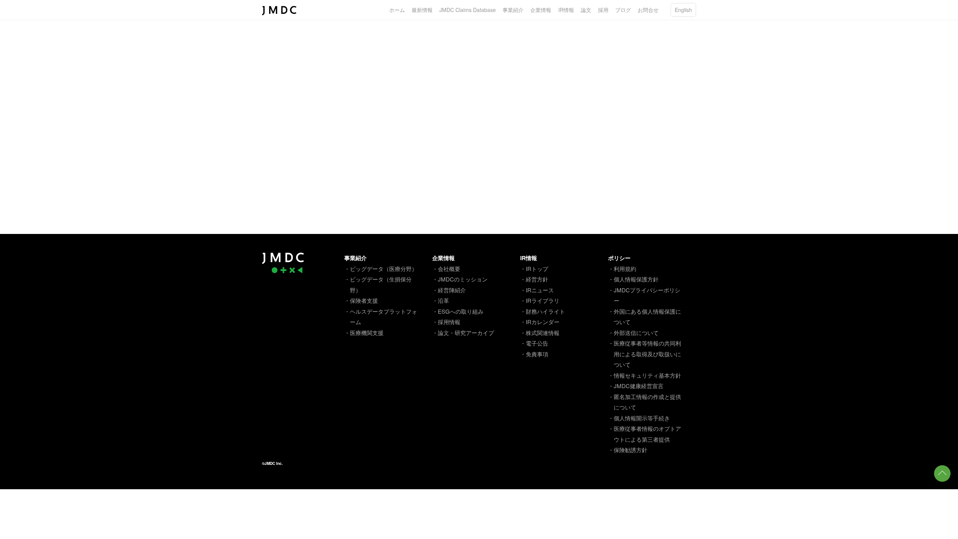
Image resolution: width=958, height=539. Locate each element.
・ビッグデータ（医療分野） (380, 268)
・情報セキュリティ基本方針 (644, 375)
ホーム (397, 9)
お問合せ (648, 9)
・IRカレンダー (539, 322)
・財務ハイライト (542, 311)
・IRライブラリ (539, 300)
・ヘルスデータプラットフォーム (380, 316)
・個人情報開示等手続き (639, 418)
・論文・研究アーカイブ (463, 333)
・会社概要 (446, 268)
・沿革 (440, 300)
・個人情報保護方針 (633, 279)
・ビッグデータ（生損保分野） (378, 284)
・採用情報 (446, 322)
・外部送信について (633, 333)
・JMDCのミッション (460, 279)
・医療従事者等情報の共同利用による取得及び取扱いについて (644, 353)
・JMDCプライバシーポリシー (644, 295)
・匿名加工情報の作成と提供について (644, 402)
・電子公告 (534, 343)
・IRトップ (534, 268)
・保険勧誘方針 (627, 450)
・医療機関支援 (364, 333)
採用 (603, 9)
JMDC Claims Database (467, 9)
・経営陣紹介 (449, 290)
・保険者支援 (361, 300)
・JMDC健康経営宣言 (635, 386)
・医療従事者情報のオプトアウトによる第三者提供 (644, 433)
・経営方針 (534, 279)
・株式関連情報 (539, 333)
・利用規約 (622, 268)
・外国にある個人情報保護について (644, 316)
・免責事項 (534, 354)
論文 (586, 9)
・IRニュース (537, 290)
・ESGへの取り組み (457, 311)
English (683, 9)
